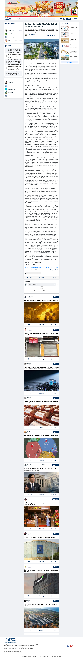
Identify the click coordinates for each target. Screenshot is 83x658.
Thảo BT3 (10, 33)
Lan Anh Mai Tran (11, 89)
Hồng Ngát (29, 363)
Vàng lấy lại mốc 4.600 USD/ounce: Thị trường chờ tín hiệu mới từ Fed (41, 300)
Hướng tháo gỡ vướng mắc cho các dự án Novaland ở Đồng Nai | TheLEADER (41, 267)
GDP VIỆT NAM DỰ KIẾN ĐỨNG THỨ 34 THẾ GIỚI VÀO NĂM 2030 (41, 435)
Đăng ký (68, 18)
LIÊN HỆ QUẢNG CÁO (46, 656)
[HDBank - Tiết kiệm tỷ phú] (41, 8)
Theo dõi (56, 296)
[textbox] (41, 284)
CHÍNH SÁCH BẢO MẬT (37, 656)
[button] (53, 325)
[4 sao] (55, 270)
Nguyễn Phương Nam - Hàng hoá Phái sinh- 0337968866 (37, 464)
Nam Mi (28, 431)
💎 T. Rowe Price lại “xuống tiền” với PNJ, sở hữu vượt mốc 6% (39, 537)
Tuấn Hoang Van (11, 85)
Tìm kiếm (53, 19)
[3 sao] (54, 270)
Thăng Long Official (30, 329)
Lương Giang (11, 37)
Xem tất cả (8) (69, 62)
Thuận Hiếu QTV (31, 34)
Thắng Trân (10, 82)
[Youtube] (61, 19)
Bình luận (28, 281)
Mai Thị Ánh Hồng (30, 296)
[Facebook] (58, 19)
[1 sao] (50, 270)
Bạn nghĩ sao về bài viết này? (31, 269)
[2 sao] (52, 270)
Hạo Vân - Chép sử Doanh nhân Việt (33, 566)
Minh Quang (10, 92)
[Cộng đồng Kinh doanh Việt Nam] (7, 18)
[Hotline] (64, 19)
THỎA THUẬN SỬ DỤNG (26, 656)
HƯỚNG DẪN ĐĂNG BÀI (56, 656)
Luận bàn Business (30, 533)
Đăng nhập (75, 18)
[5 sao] (57, 270)
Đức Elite (28, 600)
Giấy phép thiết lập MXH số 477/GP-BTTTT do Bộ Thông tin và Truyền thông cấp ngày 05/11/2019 (23, 644)
